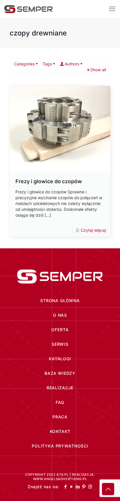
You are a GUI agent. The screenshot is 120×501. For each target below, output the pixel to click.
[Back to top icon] (108, 489)
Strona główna (60, 300)
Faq (60, 402)
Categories (24, 63)
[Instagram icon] (90, 486)
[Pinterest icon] (84, 486)
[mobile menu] (112, 9)
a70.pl (62, 475)
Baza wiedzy (60, 373)
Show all (98, 69)
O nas (60, 315)
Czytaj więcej (93, 230)
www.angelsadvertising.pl (60, 479)
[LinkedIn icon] (78, 486)
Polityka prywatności (60, 445)
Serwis (60, 344)
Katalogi (60, 358)
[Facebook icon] (65, 486)
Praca (60, 416)
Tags (47, 63)
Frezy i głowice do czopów (48, 181)
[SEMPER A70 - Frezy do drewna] (28, 8)
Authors (72, 63)
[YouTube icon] (72, 486)
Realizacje (60, 387)
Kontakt (60, 431)
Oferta (59, 329)
